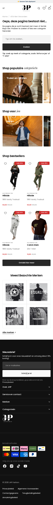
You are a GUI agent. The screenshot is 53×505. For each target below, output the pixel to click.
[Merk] (15, 292)
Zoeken (26, 47)
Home (5, 16)
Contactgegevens (10, 493)
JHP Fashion (14, 482)
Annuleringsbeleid (10, 497)
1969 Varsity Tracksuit (11, 199)
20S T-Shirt (31, 249)
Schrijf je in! (26, 373)
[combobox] (26, 38)
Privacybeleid (7, 382)
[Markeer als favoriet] (5, 164)
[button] (3, 8)
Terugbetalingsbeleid (31, 493)
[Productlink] (14, 184)
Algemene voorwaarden (28, 488)
